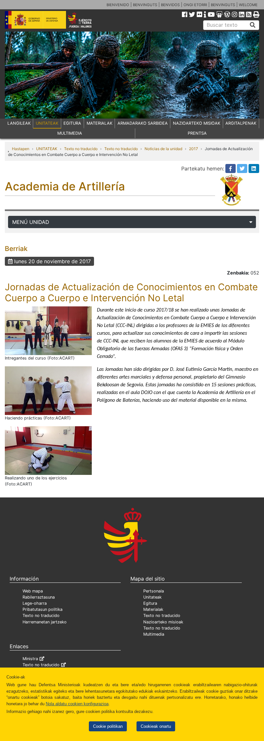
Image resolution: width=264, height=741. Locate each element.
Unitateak (152, 597)
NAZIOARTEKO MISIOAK (196, 123)
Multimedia (153, 634)
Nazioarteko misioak (163, 622)
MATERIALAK (99, 123)
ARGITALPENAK (240, 123)
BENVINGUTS (145, 5)
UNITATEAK (47, 123)
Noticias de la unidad (163, 148)
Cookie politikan (108, 726)
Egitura (150, 603)
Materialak (153, 609)
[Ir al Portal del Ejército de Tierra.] (85, 19)
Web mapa (33, 591)
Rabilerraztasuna (39, 597)
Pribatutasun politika (42, 609)
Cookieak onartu (156, 726)
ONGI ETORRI (195, 5)
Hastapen (20, 148)
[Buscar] (253, 25)
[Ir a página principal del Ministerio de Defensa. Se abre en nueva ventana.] (35, 19)
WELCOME (248, 5)
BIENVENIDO (118, 5)
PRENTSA (197, 133)
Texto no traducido (81, 148)
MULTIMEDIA (69, 133)
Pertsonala (153, 591)
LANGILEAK (19, 123)
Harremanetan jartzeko (45, 622)
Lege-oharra (35, 603)
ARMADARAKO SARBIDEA (143, 123)
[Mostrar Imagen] (48, 330)
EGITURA (72, 123)
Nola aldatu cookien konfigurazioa (77, 703)
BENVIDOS (170, 5)
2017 (193, 148)
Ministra (30, 658)
